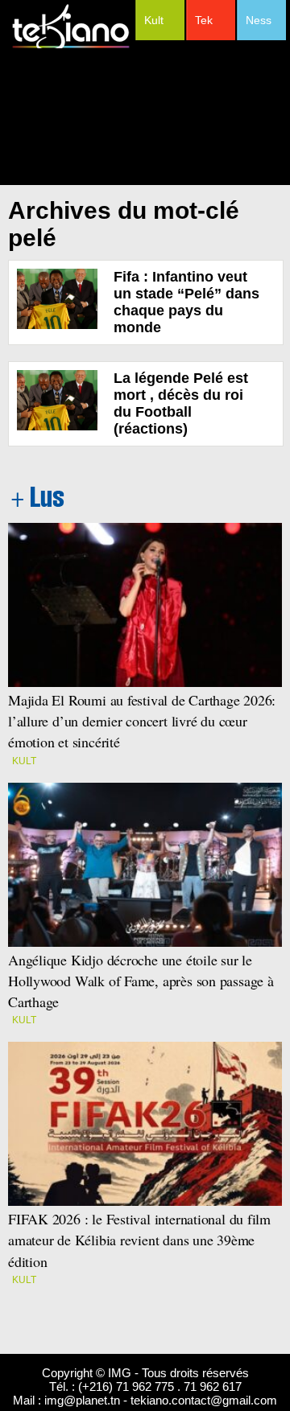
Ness (258, 20)
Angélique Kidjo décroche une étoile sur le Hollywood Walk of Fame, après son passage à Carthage (141, 980)
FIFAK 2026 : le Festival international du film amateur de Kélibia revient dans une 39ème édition (139, 1239)
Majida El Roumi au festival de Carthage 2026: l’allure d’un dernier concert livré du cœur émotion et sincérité (144, 720)
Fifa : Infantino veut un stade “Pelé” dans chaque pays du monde (186, 302)
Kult (154, 20)
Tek (204, 20)
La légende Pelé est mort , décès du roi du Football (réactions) (181, 403)
